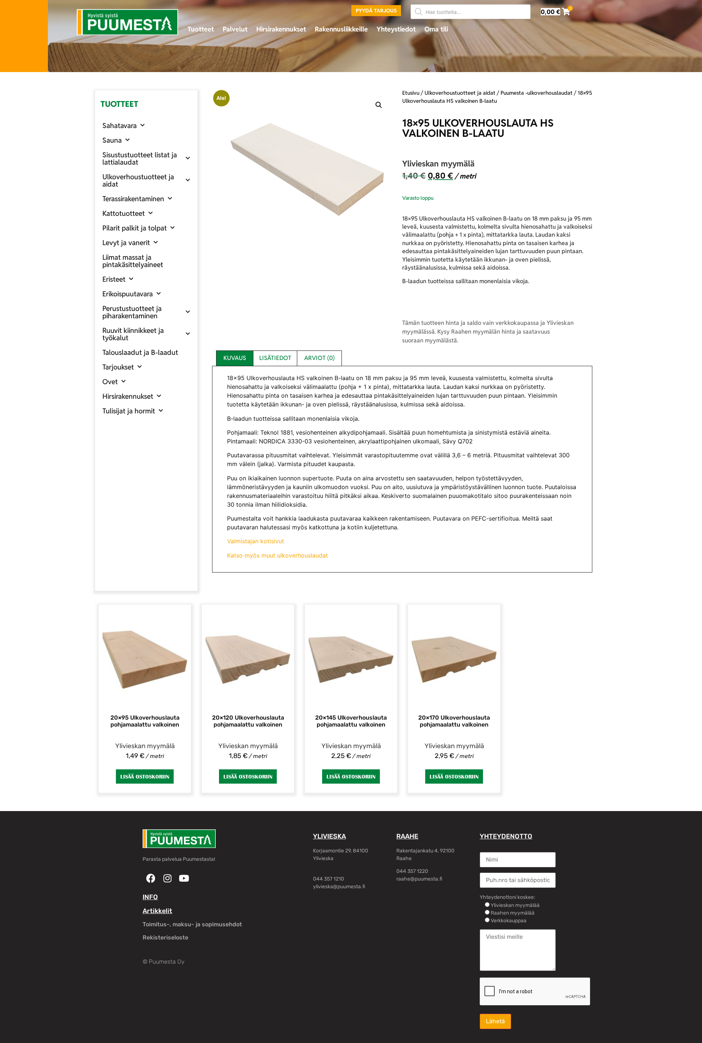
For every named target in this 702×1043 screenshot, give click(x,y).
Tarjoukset (118, 367)
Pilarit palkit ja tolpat (134, 228)
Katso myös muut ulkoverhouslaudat (277, 555)
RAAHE (407, 836)
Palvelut (235, 29)
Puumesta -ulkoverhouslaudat (537, 92)
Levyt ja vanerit (126, 242)
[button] (378, 105)
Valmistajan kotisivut (255, 541)
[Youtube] (184, 878)
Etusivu (410, 92)
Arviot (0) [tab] (319, 358)
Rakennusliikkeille (341, 29)
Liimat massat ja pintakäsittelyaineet (132, 261)
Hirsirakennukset (281, 29)
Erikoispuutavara (127, 293)
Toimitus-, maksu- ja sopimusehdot (192, 924)
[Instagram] (167, 878)
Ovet (110, 381)
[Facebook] (151, 878)
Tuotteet (201, 29)
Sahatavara (119, 125)
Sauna (112, 140)
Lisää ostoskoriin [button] (144, 776)
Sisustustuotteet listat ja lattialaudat (139, 158)
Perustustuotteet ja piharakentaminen (132, 312)
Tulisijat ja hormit (128, 410)
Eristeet (113, 279)
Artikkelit (157, 911)
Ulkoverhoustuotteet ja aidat (138, 180)
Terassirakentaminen (133, 198)
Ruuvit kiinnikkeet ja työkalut (133, 334)
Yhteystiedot (396, 29)
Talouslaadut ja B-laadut (140, 352)
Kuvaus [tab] (234, 358)
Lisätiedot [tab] (275, 358)
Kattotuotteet (123, 213)
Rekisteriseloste (165, 937)
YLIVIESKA (329, 836)
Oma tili (436, 29)
